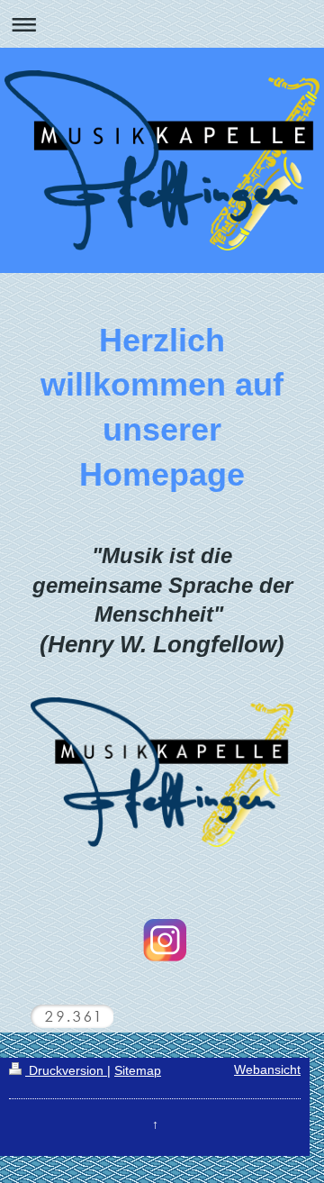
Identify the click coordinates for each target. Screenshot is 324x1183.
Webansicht (267, 1070)
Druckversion (66, 1071)
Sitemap (137, 1071)
